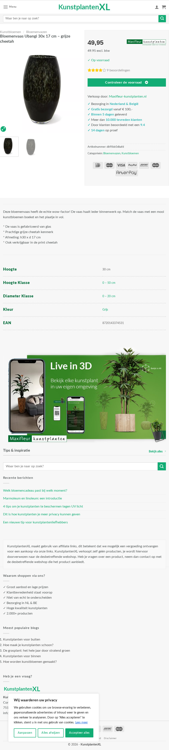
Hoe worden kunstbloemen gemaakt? (30, 661)
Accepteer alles (79, 732)
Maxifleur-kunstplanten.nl (128, 96)
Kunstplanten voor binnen (22, 656)
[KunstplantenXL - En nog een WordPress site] (84, 7)
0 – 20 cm (108, 296)
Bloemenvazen (36, 32)
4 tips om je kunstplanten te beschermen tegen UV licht (43, 506)
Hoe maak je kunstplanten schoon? (28, 645)
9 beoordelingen (118, 70)
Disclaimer (110, 738)
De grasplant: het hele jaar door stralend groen (36, 650)
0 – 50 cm (108, 282)
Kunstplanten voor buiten (21, 639)
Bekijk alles (156, 451)
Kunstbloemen (10, 32)
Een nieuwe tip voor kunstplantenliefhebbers (35, 522)
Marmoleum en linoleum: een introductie (32, 498)
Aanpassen (25, 732)
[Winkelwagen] (164, 7)
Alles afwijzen (50, 732)
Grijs (105, 309)
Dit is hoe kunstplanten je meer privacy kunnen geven (41, 514)
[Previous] (5, 89)
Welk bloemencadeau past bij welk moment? (35, 490)
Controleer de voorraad (123, 82)
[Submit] (162, 18)
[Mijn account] (157, 7)
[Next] (78, 89)
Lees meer (81, 722)
